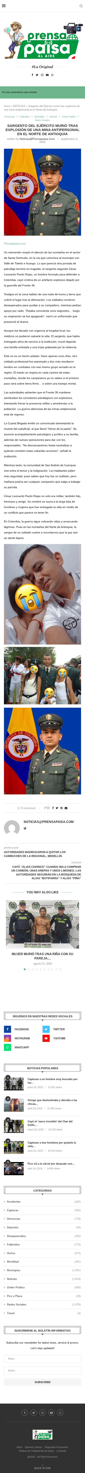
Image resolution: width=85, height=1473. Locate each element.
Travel (44, 1313)
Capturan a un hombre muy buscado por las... (52, 1081)
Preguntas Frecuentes (56, 1447)
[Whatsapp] (52, 75)
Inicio (7, 106)
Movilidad (44, 1261)
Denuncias (10, 116)
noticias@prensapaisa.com (37, 138)
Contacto (61, 1451)
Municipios (39, 116)
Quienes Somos (33, 1447)
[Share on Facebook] (53, 808)
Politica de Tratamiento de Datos (36, 1451)
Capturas (44, 1210)
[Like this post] (48, 808)
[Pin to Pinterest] (61, 808)
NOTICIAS (19, 106)
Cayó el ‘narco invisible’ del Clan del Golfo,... (50, 1123)
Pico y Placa (44, 1296)
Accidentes (44, 1201)
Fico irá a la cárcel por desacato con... (51, 1163)
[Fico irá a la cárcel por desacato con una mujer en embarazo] (14, 1168)
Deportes (44, 1227)
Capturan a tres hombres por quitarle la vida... (52, 1144)
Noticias (53, 116)
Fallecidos (24, 116)
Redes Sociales (42, 120)
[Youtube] (47, 75)
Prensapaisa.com (15, 243)
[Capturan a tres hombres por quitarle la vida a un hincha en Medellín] (14, 1147)
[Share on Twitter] (57, 808)
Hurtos (44, 1253)
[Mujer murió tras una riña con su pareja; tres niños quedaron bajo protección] (42, 924)
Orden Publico (69, 116)
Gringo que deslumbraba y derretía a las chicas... (52, 1102)
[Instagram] (42, 75)
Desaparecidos (44, 1236)
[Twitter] (37, 75)
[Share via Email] (66, 808)
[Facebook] (32, 75)
